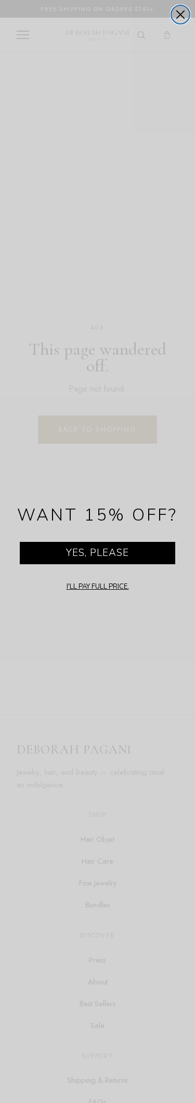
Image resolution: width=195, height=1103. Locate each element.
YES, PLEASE (97, 553)
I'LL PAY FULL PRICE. (98, 586)
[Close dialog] (180, 14)
